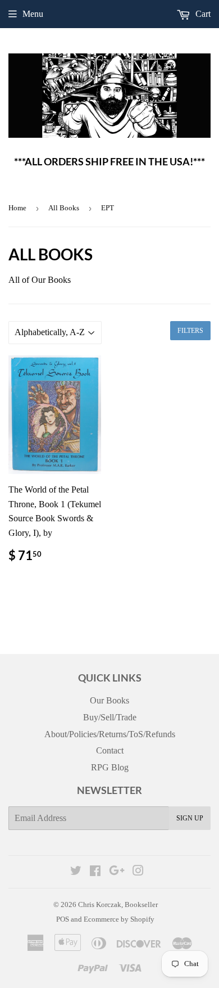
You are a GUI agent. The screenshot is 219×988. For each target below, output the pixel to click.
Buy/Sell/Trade (109, 717)
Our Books (109, 700)
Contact (110, 750)
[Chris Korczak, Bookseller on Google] (117, 872)
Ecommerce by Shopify (119, 919)
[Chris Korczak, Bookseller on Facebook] (95, 872)
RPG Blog (110, 767)
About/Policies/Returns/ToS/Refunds (109, 734)
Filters (190, 331)
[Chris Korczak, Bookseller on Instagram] (138, 872)
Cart (202, 14)
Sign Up (189, 818)
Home (17, 208)
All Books (63, 208)
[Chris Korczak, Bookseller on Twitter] (75, 872)
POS (62, 919)
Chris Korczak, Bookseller (118, 904)
